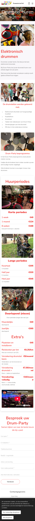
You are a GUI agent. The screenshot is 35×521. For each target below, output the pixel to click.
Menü (32, 3)
